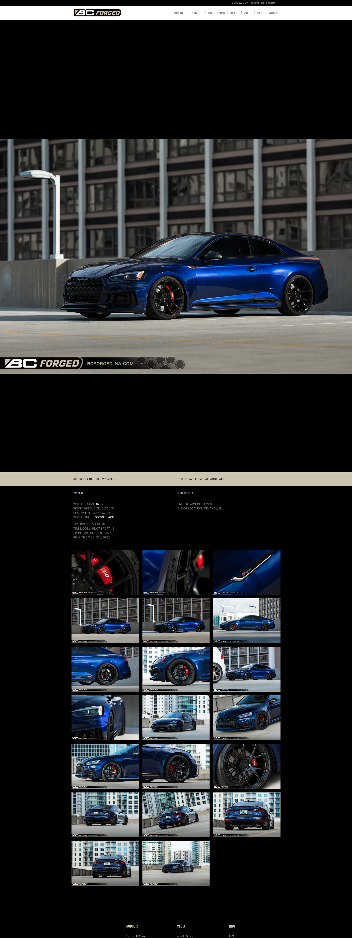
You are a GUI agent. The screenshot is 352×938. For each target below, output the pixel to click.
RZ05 (99, 504)
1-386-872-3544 (240, 3)
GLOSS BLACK (104, 517)
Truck (210, 12)
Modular (195, 12)
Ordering (273, 12)
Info (258, 12)
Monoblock (178, 12)
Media (232, 12)
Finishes (221, 12)
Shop (246, 12)
